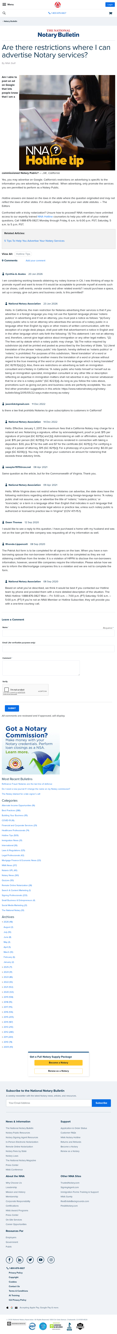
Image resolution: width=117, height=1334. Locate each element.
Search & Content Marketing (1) (16, 890)
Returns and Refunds (71, 1142)
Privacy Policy (16, 1272)
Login (110, 4)
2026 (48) (8, 922)
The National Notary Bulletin (19, 1128)
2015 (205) (9, 1017)
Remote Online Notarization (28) (17, 885)
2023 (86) (8, 977)
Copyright (13, 1277)
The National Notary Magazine (21, 1160)
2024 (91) (8, 972)
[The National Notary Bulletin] (58, 34)
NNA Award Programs (17, 1210)
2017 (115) (8, 1007)
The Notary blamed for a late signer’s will (21, 794)
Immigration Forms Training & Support (80, 1192)
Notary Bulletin (10, 21)
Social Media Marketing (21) (14, 905)
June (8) (7, 937)
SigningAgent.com (70, 1187)
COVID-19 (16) (8, 820)
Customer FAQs (68, 1132)
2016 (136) (8, 1012)
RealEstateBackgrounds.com (75, 1201)
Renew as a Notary (58, 1070)
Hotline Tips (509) (10, 835)
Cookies (13, 1282)
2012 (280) (9, 1032)
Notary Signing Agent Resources (22, 1137)
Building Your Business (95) (15, 815)
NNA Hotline (45, 216)
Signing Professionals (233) (14, 895)
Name (5, 627)
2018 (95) (8, 1002)
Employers (11, 1237)
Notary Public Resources (18, 1132)
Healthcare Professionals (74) (15, 830)
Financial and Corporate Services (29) (19, 825)
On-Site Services (14, 1219)
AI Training (14, 1295)
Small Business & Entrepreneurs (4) (18, 900)
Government (12, 1242)
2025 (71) (8, 967)
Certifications (12, 1205)
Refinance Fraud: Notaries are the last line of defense (27, 784)
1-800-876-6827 (58, 13)
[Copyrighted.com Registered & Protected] (16, 1323)
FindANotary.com (69, 1205)
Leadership (11, 1187)
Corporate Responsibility (18, 1201)
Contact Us (14, 1286)
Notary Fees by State (16, 1151)
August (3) (8, 927)
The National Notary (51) (13, 910)
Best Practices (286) (11, 810)
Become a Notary (58, 1062)
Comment (7, 658)
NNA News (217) (9, 865)
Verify (5, 681)
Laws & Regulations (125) (13, 850)
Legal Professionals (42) (13, 855)
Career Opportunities (16, 1224)
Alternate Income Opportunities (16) (18, 805)
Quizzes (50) (8, 880)
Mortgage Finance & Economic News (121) (21, 860)
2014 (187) (8, 1022)
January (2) (9, 962)
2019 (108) (8, 997)
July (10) (7, 932)
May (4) (7, 942)
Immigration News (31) (12, 840)
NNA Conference (14, 1169)
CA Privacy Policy (17, 1300)
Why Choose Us (14, 1182)
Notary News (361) (10, 875)
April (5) (7, 947)
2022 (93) (8, 982)
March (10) (8, 952)
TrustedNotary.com (70, 1182)
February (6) (9, 957)
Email (18, 643)
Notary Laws (12, 1156)
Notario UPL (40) (9, 870)
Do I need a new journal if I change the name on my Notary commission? (36, 789)
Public (9, 1246)
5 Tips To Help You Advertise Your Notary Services (34, 240)
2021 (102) (8, 987)
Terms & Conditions (18, 1291)
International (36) (9, 845)
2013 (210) (8, 1027)
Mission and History (15, 1192)
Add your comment (35, 260)
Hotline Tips (23, 254)
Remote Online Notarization (19, 1146)
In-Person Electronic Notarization (22, 1142)
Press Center (12, 1165)
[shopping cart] (97, 13)
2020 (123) (9, 992)
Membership (12, 1196)
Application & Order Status (74, 1128)
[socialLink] (10, 1261)
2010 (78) (8, 1042)
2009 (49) (8, 1047)
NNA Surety (66, 1196)
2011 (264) (8, 1037)
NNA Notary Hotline (70, 1137)
